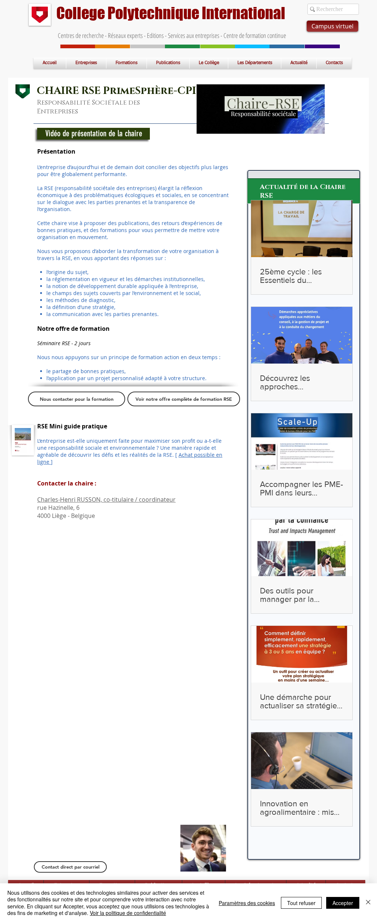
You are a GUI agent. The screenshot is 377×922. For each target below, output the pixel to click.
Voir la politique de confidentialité (128, 912)
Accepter (342, 903)
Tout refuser (301, 903)
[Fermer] (368, 902)
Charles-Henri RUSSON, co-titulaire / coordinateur (106, 499)
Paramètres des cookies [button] (247, 903)
